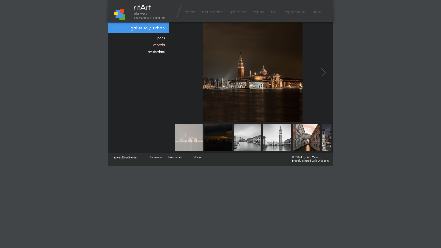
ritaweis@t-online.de (124, 157)
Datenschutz (175, 157)
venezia (159, 44)
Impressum (156, 157)
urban (159, 28)
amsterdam (156, 51)
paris (161, 38)
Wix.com (323, 161)
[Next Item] (323, 72)
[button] (237, 12)
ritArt (142, 7)
